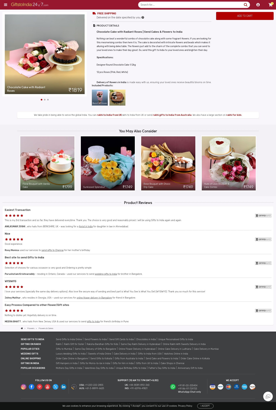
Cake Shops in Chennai (172, 363)
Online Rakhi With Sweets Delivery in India (184, 344)
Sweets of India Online (99, 353)
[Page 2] (45, 99)
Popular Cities (30, 349)
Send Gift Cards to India (121, 339)
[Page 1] (41, 99)
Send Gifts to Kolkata (101, 358)
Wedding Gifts (29, 353)
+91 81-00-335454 (187, 385)
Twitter (55, 387)
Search (245, 5)
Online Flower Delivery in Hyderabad (137, 349)
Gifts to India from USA (150, 353)
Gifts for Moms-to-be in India (95, 363)
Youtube (47, 387)
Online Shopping (31, 358)
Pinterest (39, 387)
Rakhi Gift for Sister (74, 344)
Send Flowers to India (95, 339)
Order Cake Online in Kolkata (195, 358)
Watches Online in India (176, 353)
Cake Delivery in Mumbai (206, 349)
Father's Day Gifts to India (162, 368)
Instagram (23, 387)
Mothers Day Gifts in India (69, 368)
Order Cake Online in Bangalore (72, 358)
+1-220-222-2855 (94, 385)
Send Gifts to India (32, 339)
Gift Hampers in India (66, 363)
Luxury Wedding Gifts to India (71, 353)
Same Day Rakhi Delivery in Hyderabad (140, 344)
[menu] (5, 5)
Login (258, 5)
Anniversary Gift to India (190, 368)
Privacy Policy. (185, 406)
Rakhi (58, 344)
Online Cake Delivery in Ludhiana (174, 349)
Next (84, 54)
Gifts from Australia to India (129, 358)
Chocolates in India (146, 339)
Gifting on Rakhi (31, 344)
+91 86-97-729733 (187, 388)
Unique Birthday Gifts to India (131, 368)
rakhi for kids (233, 115)
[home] (22, 328)
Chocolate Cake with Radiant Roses (26, 88)
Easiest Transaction (18, 209)
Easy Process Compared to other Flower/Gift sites (37, 305)
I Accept (205, 406)
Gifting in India (30, 363)
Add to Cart (245, 15)
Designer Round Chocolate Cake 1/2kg (117, 98)
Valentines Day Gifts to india (99, 368)
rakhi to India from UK (109, 115)
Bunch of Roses (100, 103)
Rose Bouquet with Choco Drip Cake (157, 185)
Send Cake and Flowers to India (162, 358)
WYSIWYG (10, 281)
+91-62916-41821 (138, 388)
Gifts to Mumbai (64, 349)
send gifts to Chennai (53, 250)
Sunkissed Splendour (94, 187)
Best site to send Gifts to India (24, 257)
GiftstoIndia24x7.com (30, 4)
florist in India (86, 226)
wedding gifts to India (106, 274)
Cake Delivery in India (124, 353)
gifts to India (93, 321)
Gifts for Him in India (123, 363)
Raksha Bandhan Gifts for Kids (102, 344)
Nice (7, 233)
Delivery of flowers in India (111, 82)
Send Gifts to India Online (69, 339)
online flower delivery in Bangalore (94, 297)
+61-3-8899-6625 (94, 388)
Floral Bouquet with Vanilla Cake (36, 185)
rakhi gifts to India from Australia (172, 115)
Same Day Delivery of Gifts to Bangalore (95, 349)
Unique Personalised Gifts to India (175, 339)
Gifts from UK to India (147, 363)
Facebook (31, 387)
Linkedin (63, 387)
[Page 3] (48, 99)
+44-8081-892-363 (139, 385)
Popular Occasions (33, 368)
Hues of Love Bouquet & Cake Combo (216, 185)
